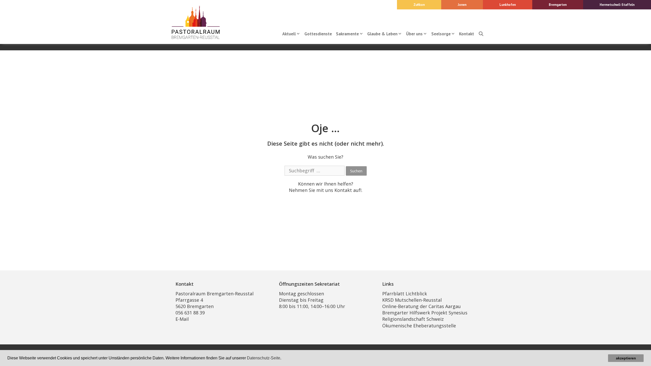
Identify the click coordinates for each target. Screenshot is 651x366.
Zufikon (419, 5)
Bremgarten (558, 5)
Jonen (462, 5)
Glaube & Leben (382, 34)
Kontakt (466, 34)
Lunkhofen (507, 5)
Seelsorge (441, 34)
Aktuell (289, 34)
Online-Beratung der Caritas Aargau (421, 306)
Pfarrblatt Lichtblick (404, 294)
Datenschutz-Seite (263, 358)
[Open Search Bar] (481, 34)
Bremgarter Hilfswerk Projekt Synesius (424, 313)
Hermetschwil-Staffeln (617, 5)
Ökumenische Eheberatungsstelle (419, 326)
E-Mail (182, 319)
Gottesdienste (318, 34)
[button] (283, 358)
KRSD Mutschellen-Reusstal (412, 300)
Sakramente (347, 34)
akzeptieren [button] (626, 358)
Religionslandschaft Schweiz (413, 319)
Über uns (414, 34)
